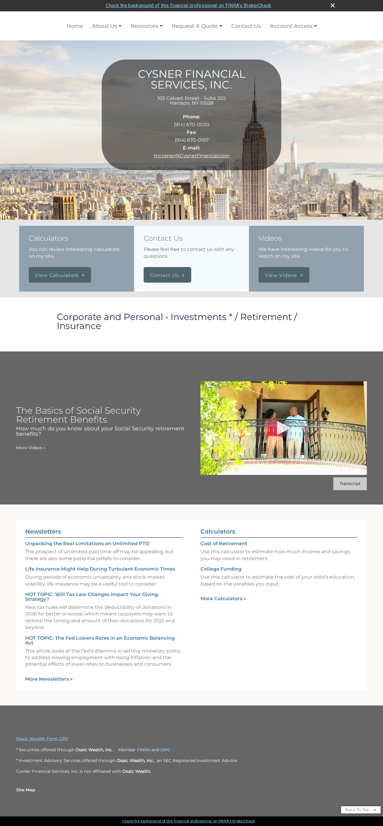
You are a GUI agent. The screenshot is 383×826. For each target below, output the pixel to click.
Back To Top (358, 809)
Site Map (25, 790)
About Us (104, 26)
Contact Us (246, 26)
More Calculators (223, 598)
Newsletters (43, 531)
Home (74, 26)
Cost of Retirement (223, 543)
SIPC (165, 749)
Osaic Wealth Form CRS (42, 738)
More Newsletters (49, 679)
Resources (144, 26)
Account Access (291, 26)
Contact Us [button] (164, 275)
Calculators (217, 531)
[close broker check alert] (332, 5)
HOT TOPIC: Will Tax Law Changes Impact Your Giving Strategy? (91, 597)
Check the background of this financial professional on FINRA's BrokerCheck (188, 5)
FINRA (143, 749)
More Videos (30, 448)
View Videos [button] (281, 275)
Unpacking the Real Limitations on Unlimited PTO (87, 543)
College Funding (220, 569)
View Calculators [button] (57, 275)
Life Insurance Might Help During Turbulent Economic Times (100, 569)
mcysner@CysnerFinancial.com (192, 156)
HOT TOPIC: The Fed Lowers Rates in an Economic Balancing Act (100, 640)
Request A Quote (195, 26)
